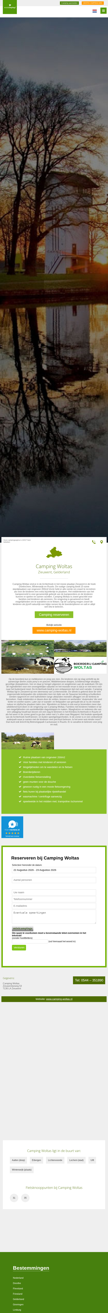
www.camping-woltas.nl (54, 630)
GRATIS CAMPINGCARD (92, 3)
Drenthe (17, 1283)
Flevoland (18, 1288)
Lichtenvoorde (55, 1160)
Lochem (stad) (76, 1160)
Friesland (17, 1294)
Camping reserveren (54, 614)
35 (25, 1198)
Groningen (18, 1304)
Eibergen (36, 1160)
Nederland (18, 1278)
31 (14, 1198)
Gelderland (18, 1299)
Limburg (17, 1310)
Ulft (92, 1160)
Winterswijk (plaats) (22, 1170)
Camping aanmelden (69, 3)
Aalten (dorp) (18, 1160)
